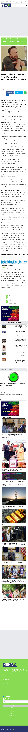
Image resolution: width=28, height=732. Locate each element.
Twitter (10, 713)
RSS (10, 721)
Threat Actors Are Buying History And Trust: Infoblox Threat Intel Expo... (21, 326)
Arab (18, 38)
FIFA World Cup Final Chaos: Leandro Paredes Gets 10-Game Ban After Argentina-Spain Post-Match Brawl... (13, 582)
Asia (23, 38)
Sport (18, 44)
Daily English (7, 696)
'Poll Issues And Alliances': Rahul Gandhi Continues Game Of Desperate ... (20, 340)
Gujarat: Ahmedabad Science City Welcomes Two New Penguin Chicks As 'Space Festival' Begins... (13, 545)
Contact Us (5, 683)
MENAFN (4, 100)
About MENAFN (7, 687)
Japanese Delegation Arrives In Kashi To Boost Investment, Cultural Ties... (12, 470)
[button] (21, 2)
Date (3, 88)
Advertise (5, 685)
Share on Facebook (10, 92)
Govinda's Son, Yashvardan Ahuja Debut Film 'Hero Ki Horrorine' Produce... (21, 347)
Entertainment (8, 44)
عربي (17, 2)
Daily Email (11, 717)
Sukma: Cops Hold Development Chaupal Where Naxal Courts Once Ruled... (13, 600)
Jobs (4, 689)
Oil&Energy (21, 41)
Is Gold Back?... (5, 524)
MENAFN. (10, 728)
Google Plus (12, 715)
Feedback (5, 691)
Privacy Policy (6, 681)
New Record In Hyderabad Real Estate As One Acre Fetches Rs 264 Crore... (21, 354)
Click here (12, 674)
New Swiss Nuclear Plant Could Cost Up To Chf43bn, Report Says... (13, 507)
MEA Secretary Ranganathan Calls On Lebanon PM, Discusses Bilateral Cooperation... (12, 436)
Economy (13, 41)
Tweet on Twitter (19, 92)
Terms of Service (7, 679)
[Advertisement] (14, 22)
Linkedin (11, 719)
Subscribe (15, 705)
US (5, 38)
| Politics (5, 41)
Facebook (11, 711)
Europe (12, 38)
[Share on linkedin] (7, 95)
